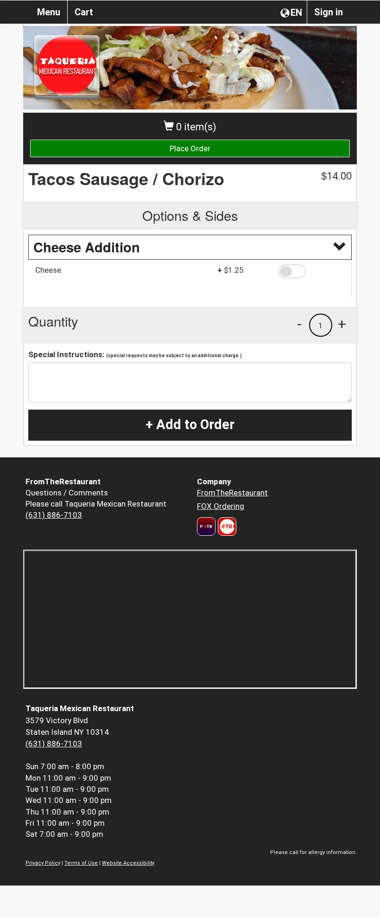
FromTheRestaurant (232, 492)
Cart (84, 12)
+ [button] (342, 324)
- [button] (299, 324)
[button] (311, 271)
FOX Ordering (220, 506)
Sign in (328, 12)
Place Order (190, 148)
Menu (48, 12)
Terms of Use (81, 863)
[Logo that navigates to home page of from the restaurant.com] (206, 526)
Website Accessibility (128, 863)
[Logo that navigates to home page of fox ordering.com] (225, 526)
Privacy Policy (42, 863)
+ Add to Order (190, 424)
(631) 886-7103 (53, 515)
